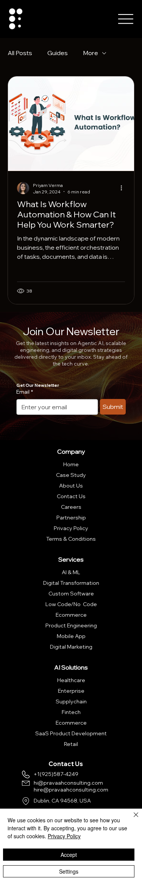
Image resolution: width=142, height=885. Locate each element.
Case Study (71, 475)
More (90, 53)
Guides (57, 53)
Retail (71, 744)
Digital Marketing (71, 646)
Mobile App (71, 636)
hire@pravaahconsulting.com (71, 789)
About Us (71, 485)
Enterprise (71, 690)
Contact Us (71, 496)
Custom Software (71, 593)
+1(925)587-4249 (56, 774)
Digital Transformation (71, 582)
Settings (68, 871)
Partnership (71, 517)
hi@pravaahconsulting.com (68, 782)
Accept (69, 854)
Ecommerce (71, 614)
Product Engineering (71, 625)
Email (24, 391)
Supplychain (71, 701)
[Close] (131, 819)
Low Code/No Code (71, 604)
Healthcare (71, 680)
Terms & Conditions (71, 538)
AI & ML (71, 572)
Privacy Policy (71, 528)
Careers (71, 506)
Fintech (71, 712)
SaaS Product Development (71, 733)
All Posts (20, 53)
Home (71, 464)
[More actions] (123, 188)
